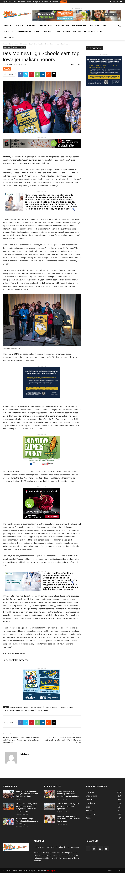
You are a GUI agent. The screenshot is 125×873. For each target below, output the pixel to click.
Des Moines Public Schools (19, 707)
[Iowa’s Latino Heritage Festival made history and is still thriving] (8, 821)
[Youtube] (121, 1)
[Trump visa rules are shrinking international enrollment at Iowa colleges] (49, 794)
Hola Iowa (23, 47)
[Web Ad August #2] (41, 592)
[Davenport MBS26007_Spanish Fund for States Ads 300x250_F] (41, 399)
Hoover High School (66, 707)
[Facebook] (110, 1)
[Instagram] (114, 1)
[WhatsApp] (37, 74)
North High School (16, 710)
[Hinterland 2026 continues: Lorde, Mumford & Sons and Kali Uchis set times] (8, 794)
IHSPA (6, 710)
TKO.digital (51, 871)
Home (5, 44)
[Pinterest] (31, 74)
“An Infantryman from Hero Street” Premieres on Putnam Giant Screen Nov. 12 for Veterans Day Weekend (21, 740)
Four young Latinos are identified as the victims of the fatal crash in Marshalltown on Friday (63, 740)
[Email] (54, 74)
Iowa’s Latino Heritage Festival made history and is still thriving (27, 821)
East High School (36, 707)
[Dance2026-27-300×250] (41, 520)
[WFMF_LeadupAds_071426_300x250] (41, 702)
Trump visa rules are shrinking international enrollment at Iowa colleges (68, 794)
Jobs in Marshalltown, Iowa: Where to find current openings (68, 806)
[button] (119, 25)
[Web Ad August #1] (41, 213)
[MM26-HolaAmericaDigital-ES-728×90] (76, 20)
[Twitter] (117, 1)
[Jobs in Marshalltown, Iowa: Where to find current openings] (49, 806)
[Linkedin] (42, 74)
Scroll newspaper (42, 710)
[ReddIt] (48, 74)
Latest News (13, 44)
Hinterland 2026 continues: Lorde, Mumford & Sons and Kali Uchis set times (27, 794)
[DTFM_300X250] (41, 468)
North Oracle (29, 710)
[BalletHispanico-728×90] (42, 150)
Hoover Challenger (51, 707)
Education (23, 44)
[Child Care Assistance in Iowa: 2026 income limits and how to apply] (49, 819)
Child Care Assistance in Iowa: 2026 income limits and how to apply (68, 818)
